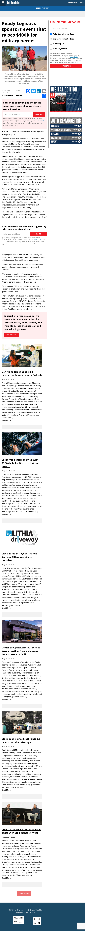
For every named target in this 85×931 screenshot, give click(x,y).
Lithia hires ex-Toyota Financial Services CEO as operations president (20, 557)
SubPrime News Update (63, 39)
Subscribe (39, 114)
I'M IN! (38, 234)
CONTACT (18, 922)
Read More (6, 420)
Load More (24, 893)
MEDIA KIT (18, 918)
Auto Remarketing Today (64, 34)
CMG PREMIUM (72, 3)
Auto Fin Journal (60, 48)
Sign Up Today (11, 334)
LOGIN (81, 3)
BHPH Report (58, 44)
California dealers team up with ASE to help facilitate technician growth (20, 463)
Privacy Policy (40, 120)
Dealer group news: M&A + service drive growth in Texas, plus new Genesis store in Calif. (21, 651)
